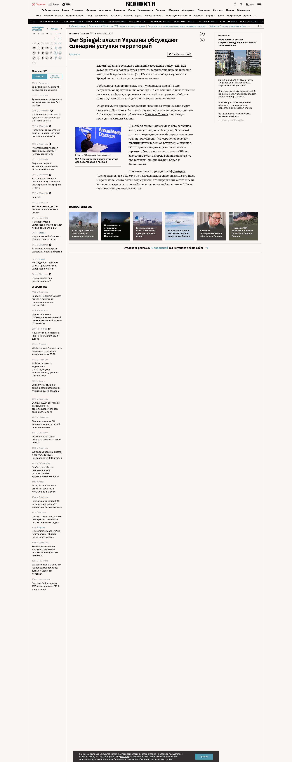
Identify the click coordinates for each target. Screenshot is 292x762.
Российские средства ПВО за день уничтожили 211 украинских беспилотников (47, 504)
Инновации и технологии (178, 15)
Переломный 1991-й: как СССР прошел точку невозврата (117, 26)
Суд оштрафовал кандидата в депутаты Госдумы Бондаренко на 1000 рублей (47, 455)
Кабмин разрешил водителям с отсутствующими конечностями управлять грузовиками (45, 369)
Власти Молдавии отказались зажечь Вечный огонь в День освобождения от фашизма (47, 319)
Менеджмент (188, 10)
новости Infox (80, 207)
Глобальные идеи (50, 10)
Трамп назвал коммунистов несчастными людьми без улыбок (47, 102)
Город (89, 15)
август (54, 28)
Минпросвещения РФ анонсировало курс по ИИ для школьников (46, 424)
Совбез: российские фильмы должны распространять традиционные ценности (45, 472)
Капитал (128, 15)
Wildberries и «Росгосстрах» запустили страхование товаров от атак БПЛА (47, 351)
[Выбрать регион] (234, 4)
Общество (174, 10)
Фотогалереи (243, 10)
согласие (124, 756)
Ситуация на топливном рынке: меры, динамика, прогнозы (177, 26)
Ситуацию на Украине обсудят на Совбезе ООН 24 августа (46, 439)
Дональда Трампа (156, 114)
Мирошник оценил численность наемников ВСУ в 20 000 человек (45, 166)
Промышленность (154, 15)
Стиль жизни (204, 10)
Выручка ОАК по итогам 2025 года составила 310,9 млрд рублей (45, 586)
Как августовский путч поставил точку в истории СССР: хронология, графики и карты (46, 183)
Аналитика (116, 15)
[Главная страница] (140, 4)
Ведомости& (101, 15)
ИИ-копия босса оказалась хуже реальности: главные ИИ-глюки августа (46, 117)
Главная (73, 33)
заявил (111, 175)
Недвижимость (145, 10)
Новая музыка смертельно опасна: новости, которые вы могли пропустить (46, 133)
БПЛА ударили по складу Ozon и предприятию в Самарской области (45, 265)
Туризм (247, 15)
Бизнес (65, 10)
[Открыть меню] (259, 4)
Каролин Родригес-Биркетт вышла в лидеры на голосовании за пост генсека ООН (46, 300)
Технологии (119, 10)
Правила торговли (53, 15)
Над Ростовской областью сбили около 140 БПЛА (46, 238)
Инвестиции (105, 10)
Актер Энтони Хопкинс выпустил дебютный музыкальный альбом (44, 488)
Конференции (234, 15)
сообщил (164, 74)
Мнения (230, 10)
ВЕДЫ (38, 15)
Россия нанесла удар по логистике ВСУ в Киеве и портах (45, 209)
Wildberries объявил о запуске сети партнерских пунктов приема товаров (46, 388)
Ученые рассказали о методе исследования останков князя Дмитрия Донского (45, 551)
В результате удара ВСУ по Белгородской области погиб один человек (46, 534)
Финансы (91, 10)
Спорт (221, 15)
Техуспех (198, 15)
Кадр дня (37, 197)
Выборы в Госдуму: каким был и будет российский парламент (240, 26)
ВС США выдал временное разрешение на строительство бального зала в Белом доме (46, 407)
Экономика (77, 10)
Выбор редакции (77, 26)
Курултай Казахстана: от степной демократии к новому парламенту (45, 151)
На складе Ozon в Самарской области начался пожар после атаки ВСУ (47, 224)
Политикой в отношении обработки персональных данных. (143, 759)
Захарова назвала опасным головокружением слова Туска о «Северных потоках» (46, 569)
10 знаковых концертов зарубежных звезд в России (47, 250)
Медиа (131, 10)
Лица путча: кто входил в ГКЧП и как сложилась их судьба (45, 335)
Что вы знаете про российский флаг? (42, 279)
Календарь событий (37, 28)
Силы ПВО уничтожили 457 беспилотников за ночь (46, 88)
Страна (138, 15)
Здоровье (210, 15)
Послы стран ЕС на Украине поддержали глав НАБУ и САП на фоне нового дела (46, 519)
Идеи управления (74, 15)
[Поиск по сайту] (241, 4)
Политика (160, 10)
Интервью (218, 10)
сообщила (184, 126)
